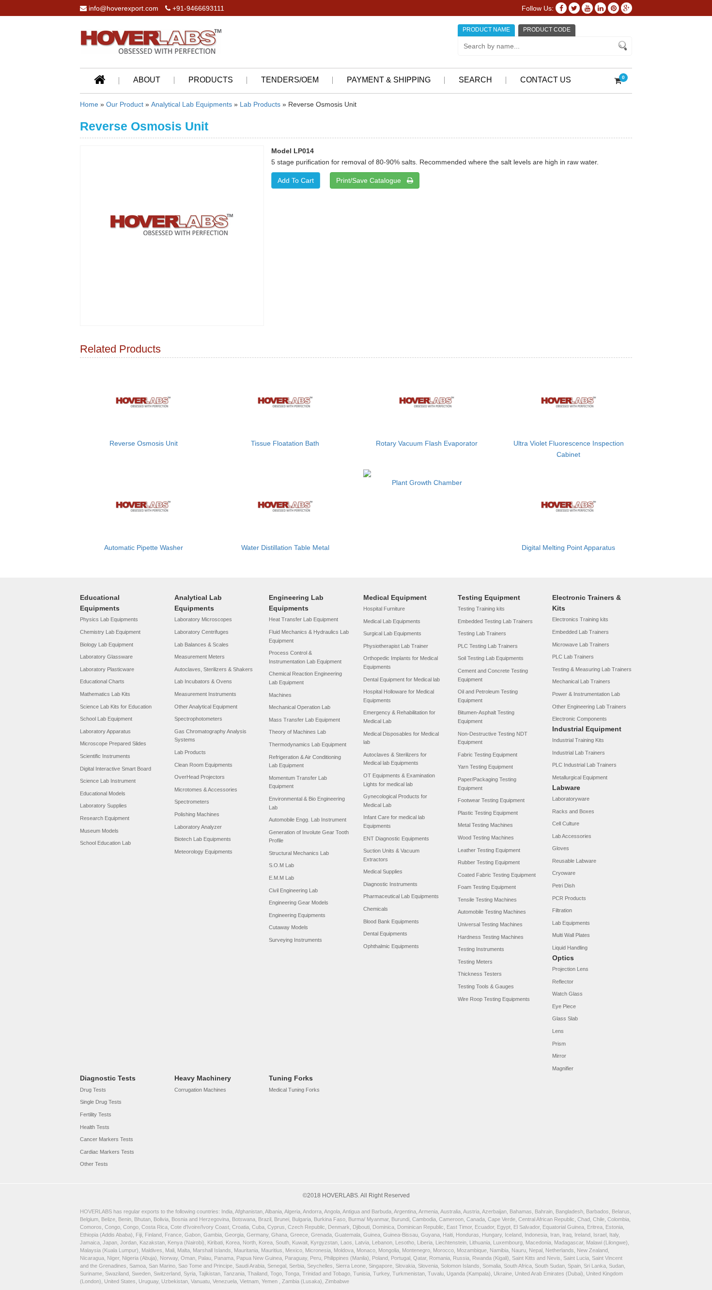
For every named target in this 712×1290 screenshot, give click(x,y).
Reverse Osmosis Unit (143, 443)
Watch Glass (567, 994)
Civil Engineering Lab (293, 890)
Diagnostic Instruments (390, 884)
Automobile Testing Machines (492, 912)
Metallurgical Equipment (579, 777)
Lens (558, 1031)
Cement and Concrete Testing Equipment (493, 675)
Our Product (124, 104)
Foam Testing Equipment (487, 887)
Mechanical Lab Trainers (581, 681)
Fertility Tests (95, 1114)
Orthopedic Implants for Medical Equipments (400, 662)
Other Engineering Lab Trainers (589, 707)
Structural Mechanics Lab (299, 853)
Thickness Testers (480, 974)
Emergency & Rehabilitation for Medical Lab (399, 717)
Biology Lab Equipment (106, 644)
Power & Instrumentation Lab (586, 694)
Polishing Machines (196, 814)
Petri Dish (563, 885)
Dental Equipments (385, 933)
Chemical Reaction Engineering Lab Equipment (305, 678)
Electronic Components (579, 719)
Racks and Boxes (573, 811)
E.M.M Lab (281, 878)
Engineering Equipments (297, 915)
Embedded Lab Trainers (580, 632)
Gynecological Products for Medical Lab (395, 800)
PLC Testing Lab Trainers (488, 646)
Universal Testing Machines (490, 924)
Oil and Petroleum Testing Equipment (488, 696)
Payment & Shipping (389, 80)
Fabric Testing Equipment (487, 755)
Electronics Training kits (580, 619)
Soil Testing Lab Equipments (491, 658)
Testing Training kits (481, 609)
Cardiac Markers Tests (107, 1152)
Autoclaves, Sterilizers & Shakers (213, 669)
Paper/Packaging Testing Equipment (487, 783)
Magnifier (562, 1068)
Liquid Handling (570, 948)
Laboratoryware (570, 799)
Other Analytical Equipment (205, 707)
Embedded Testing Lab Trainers (495, 621)
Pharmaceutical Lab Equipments (401, 896)
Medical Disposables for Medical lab (401, 738)
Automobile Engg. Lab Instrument (307, 819)
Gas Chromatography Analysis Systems (210, 735)
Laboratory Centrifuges (201, 632)
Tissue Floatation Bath (285, 443)
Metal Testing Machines (485, 825)
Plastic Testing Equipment (488, 813)
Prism (559, 1044)
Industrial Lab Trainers (578, 753)
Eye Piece (564, 1006)
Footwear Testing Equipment (491, 800)
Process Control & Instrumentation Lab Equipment (305, 657)
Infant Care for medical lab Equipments (394, 821)
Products (210, 80)
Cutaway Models (288, 927)
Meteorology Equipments (203, 852)
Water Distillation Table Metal (285, 547)
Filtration (562, 910)
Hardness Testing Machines (491, 937)
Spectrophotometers (198, 719)
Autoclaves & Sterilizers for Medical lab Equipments (395, 759)
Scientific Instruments (105, 756)
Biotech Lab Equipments (202, 839)
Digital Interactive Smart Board (115, 769)
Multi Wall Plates (571, 935)
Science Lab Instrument (108, 781)
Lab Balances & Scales (201, 644)
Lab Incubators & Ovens (203, 681)
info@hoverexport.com (122, 8)
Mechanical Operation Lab (299, 707)
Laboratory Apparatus (105, 731)
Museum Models (99, 831)
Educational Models (102, 793)
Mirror (559, 1056)
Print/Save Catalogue (371, 180)
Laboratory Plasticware (107, 669)
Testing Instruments (481, 949)
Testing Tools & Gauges (486, 986)
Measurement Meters (199, 657)
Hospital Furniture (384, 609)
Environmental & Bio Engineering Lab (307, 803)
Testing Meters (475, 962)
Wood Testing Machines (486, 837)
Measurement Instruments (205, 694)
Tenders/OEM (290, 80)
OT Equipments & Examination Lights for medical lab (399, 780)
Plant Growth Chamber (427, 482)
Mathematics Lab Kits (105, 694)
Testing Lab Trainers (482, 633)
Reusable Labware (574, 861)
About (146, 80)
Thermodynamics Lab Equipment (307, 744)
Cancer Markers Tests (106, 1139)
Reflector (562, 981)
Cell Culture (565, 823)
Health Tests (94, 1127)
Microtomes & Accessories (205, 789)
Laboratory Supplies (103, 805)
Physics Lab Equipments (109, 619)
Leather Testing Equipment (489, 850)
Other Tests (94, 1164)
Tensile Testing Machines (487, 900)
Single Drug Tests (101, 1102)
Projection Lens (570, 969)
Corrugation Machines (200, 1090)
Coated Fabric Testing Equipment (497, 875)
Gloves (560, 848)
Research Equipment (104, 818)
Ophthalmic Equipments (391, 946)
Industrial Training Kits (578, 740)
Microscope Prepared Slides (113, 743)
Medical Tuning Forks (294, 1090)
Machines (280, 695)
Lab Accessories (571, 836)
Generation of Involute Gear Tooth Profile (309, 836)
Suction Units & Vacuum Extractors (391, 855)
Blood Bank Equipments (391, 921)
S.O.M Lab (281, 865)
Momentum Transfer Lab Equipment (298, 782)
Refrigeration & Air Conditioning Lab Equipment (305, 761)
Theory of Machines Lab (297, 732)
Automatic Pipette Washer (143, 547)
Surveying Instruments (295, 940)
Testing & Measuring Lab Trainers (592, 669)
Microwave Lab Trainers (580, 644)
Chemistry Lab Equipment (110, 632)
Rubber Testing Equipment (489, 862)
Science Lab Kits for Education (116, 707)
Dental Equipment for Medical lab (401, 679)
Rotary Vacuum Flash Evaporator (427, 443)
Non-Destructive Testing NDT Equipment (492, 738)
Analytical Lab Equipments (191, 104)
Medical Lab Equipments (391, 621)
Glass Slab (565, 1018)
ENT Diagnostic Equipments (396, 838)
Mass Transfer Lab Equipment (304, 720)
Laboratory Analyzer (198, 827)
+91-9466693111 (197, 8)
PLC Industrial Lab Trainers (584, 765)
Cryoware (563, 873)
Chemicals (375, 909)
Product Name (486, 29)
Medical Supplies (382, 871)
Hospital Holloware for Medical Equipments (398, 696)
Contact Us (545, 80)
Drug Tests (93, 1090)
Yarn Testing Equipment (485, 767)
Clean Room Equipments (203, 765)
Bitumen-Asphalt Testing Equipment (486, 717)
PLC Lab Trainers (573, 657)
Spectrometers (191, 802)
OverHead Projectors (199, 777)
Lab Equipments (571, 923)
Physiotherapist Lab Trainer (395, 646)
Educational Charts (102, 681)
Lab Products (260, 104)
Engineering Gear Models (298, 902)
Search (475, 80)
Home (89, 104)
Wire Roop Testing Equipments (494, 999)
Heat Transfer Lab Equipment (303, 619)
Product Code (547, 29)
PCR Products (569, 898)
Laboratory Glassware (106, 657)
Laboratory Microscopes (203, 619)
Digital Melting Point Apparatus (568, 547)
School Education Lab (105, 843)
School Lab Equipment (106, 719)
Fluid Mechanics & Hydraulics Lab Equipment (309, 636)
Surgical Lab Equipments (392, 633)
